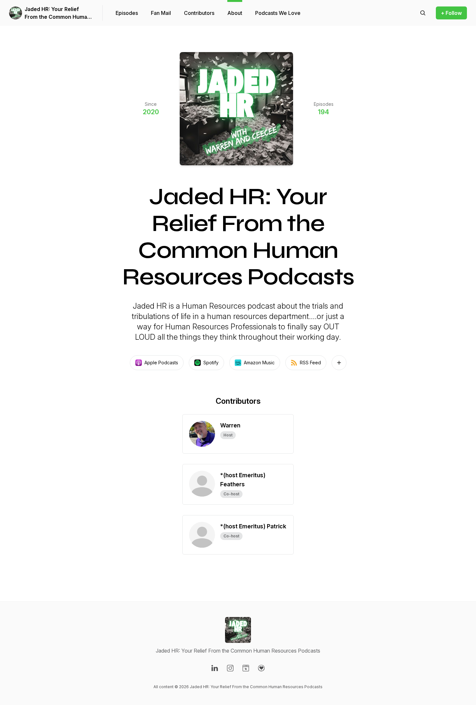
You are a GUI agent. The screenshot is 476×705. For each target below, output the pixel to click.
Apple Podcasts (161, 362)
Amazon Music (259, 362)
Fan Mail (161, 13)
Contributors (199, 13)
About (234, 13)
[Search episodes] (422, 13)
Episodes (127, 13)
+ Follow (451, 13)
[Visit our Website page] (246, 668)
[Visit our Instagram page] (230, 668)
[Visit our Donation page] (261, 668)
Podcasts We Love (277, 13)
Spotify (211, 362)
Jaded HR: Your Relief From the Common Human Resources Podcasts (57, 13)
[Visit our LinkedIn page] (214, 668)
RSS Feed (310, 362)
